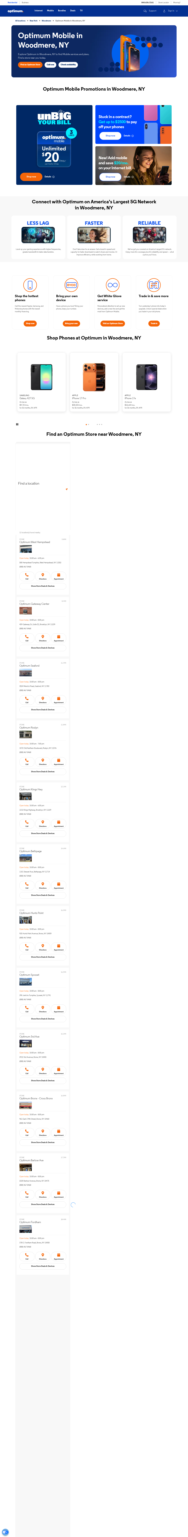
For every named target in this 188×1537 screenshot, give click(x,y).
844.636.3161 (147, 3)
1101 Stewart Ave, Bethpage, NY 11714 (34, 872)
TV (81, 11)
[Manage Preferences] (5, 1532)
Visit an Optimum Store (113, 324)
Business (25, 3)
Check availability (68, 65)
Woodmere (46, 21)
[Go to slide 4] (99, 424)
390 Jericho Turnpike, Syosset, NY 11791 (35, 995)
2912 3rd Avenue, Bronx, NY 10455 (32, 1057)
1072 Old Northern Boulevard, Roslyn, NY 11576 (37, 748)
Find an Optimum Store (30, 65)
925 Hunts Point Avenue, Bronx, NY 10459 (35, 934)
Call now (50, 65)
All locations (20, 21)
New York (33, 21)
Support (152, 11)
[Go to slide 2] (92, 424)
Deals (73, 11)
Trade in (154, 324)
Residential (12, 3)
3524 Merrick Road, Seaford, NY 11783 (34, 686)
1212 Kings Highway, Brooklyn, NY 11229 (35, 810)
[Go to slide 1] (86, 424)
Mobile (50, 11)
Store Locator (163, 3)
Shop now (30, 324)
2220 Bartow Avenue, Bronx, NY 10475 (34, 1181)
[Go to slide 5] (101, 424)
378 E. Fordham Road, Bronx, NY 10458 (34, 1243)
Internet (39, 11)
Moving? (176, 3)
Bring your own (71, 324)
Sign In (171, 11)
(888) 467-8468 (25, 567)
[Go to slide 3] (97, 424)
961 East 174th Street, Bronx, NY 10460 (34, 1119)
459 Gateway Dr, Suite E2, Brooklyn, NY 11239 (37, 625)
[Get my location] (67, 489)
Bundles (62, 11)
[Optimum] (16, 11)
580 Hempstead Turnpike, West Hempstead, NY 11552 (40, 563)
